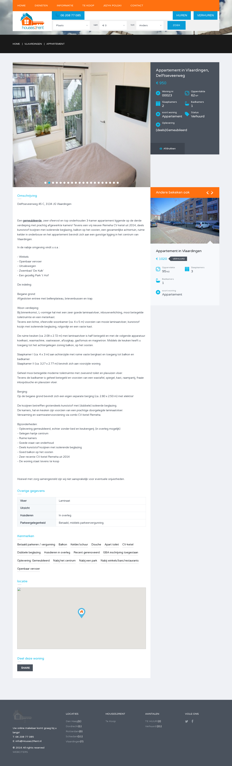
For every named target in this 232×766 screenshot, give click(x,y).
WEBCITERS (20, 752)
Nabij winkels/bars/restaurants (120, 560)
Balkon (63, 544)
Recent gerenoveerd (87, 552)
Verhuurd (150, 726)
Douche (96, 544)
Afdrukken (169, 148)
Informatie (65, 5)
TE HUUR (151, 721)
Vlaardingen (73, 741)
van (96, 24)
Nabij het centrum (64, 560)
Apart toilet (112, 544)
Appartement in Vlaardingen (179, 251)
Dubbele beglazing (29, 552)
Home (21, 5)
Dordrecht (72, 726)
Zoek (176, 25)
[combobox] (71, 25)
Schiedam (72, 736)
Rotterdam (72, 731)
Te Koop (110, 721)
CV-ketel (127, 544)
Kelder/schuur (79, 544)
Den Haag (72, 721)
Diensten (41, 5)
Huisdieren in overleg (57, 552)
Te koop (88, 5)
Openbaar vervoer (28, 568)
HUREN (181, 15)
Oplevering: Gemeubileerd (33, 560)
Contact (136, 5)
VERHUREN (205, 15)
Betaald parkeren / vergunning (36, 544)
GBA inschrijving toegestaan (120, 552)
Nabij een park (88, 560)
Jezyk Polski (112, 5)
